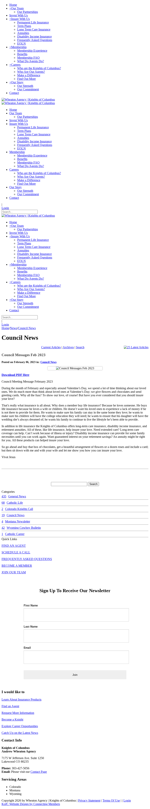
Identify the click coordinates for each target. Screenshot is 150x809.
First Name (31, 605)
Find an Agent (10, 706)
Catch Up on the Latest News (20, 732)
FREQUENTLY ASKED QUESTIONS (27, 559)
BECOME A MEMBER (17, 565)
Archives (68, 347)
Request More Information (18, 712)
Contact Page (38, 771)
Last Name (31, 626)
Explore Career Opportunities (20, 726)
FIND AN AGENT (14, 545)
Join (75, 674)
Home (5, 328)
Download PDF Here (15, 375)
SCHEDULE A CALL (16, 552)
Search (80, 347)
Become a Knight (12, 719)
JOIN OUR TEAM (14, 572)
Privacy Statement (89, 800)
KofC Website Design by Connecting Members (31, 804)
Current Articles (51, 347)
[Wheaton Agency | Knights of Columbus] (28, 99)
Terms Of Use (111, 800)
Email (27, 648)
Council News (48, 362)
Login (5, 208)
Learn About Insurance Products (21, 699)
